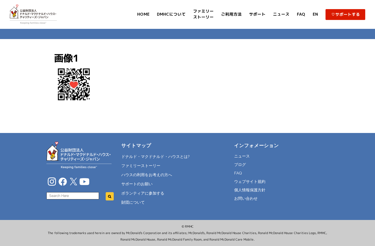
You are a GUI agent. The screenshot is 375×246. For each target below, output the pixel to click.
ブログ (240, 164)
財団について (133, 202)
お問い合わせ (246, 198)
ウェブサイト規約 (249, 181)
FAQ (238, 173)
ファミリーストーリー (140, 165)
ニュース (242, 156)
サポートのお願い (137, 184)
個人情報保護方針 (249, 190)
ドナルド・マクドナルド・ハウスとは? (155, 156)
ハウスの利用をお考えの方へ (146, 174)
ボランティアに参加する (142, 193)
